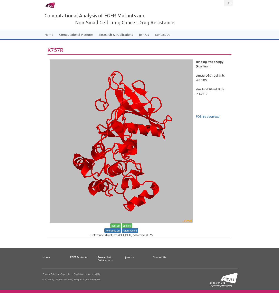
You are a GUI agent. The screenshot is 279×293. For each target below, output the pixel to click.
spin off (127, 225)
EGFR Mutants (78, 257)
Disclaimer (79, 274)
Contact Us (162, 34)
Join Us (144, 34)
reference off (130, 230)
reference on (113, 230)
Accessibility (94, 274)
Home (49, 34)
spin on (116, 225)
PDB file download (207, 116)
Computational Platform (76, 34)
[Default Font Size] (228, 3)
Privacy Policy (49, 274)
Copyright (65, 274)
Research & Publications (116, 34)
